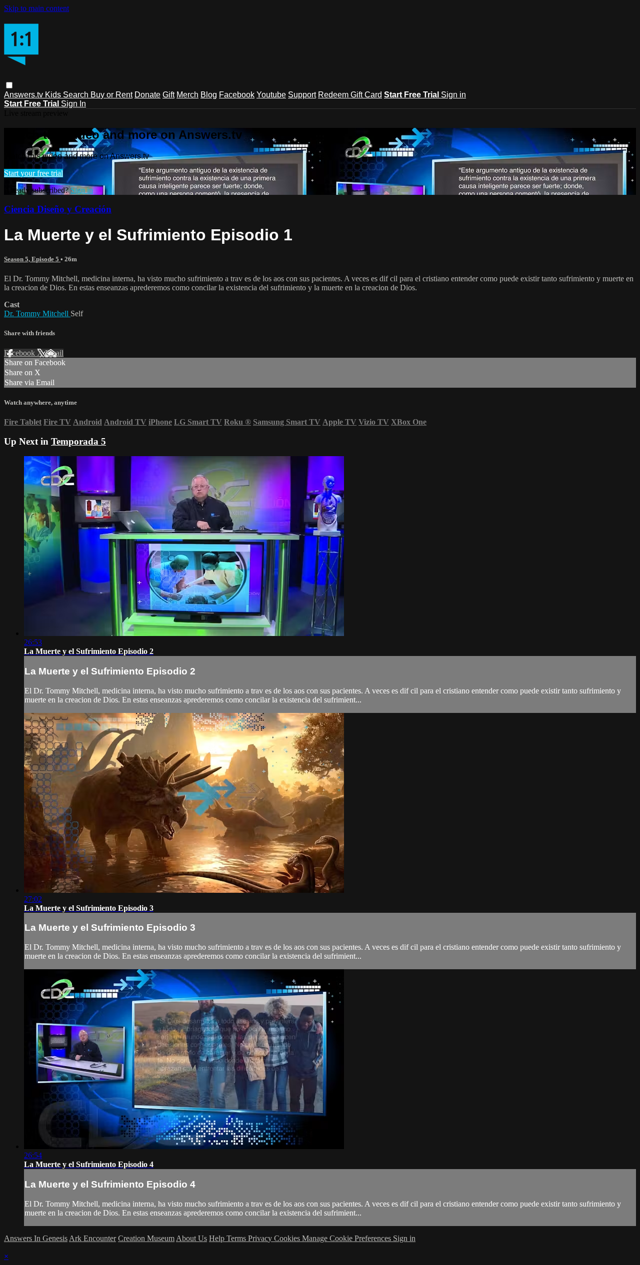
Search (76, 94)
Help (217, 1238)
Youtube (271, 94)
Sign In (73, 103)
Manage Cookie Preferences (347, 1238)
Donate (147, 94)
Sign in (453, 94)
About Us (191, 1238)
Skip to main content (36, 8)
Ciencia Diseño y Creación (58, 209)
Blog (208, 94)
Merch (187, 94)
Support (302, 94)
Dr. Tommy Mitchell (37, 313)
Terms (237, 1238)
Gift (168, 94)
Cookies (288, 1238)
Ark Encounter (92, 1238)
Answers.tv (24, 94)
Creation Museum (146, 1238)
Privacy (261, 1238)
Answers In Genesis (36, 1238)
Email (54, 353)
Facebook (236, 94)
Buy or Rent (111, 94)
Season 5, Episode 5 (32, 259)
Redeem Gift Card (350, 94)
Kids (54, 94)
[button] (9, 85)
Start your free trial (33, 173)
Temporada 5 (78, 441)
